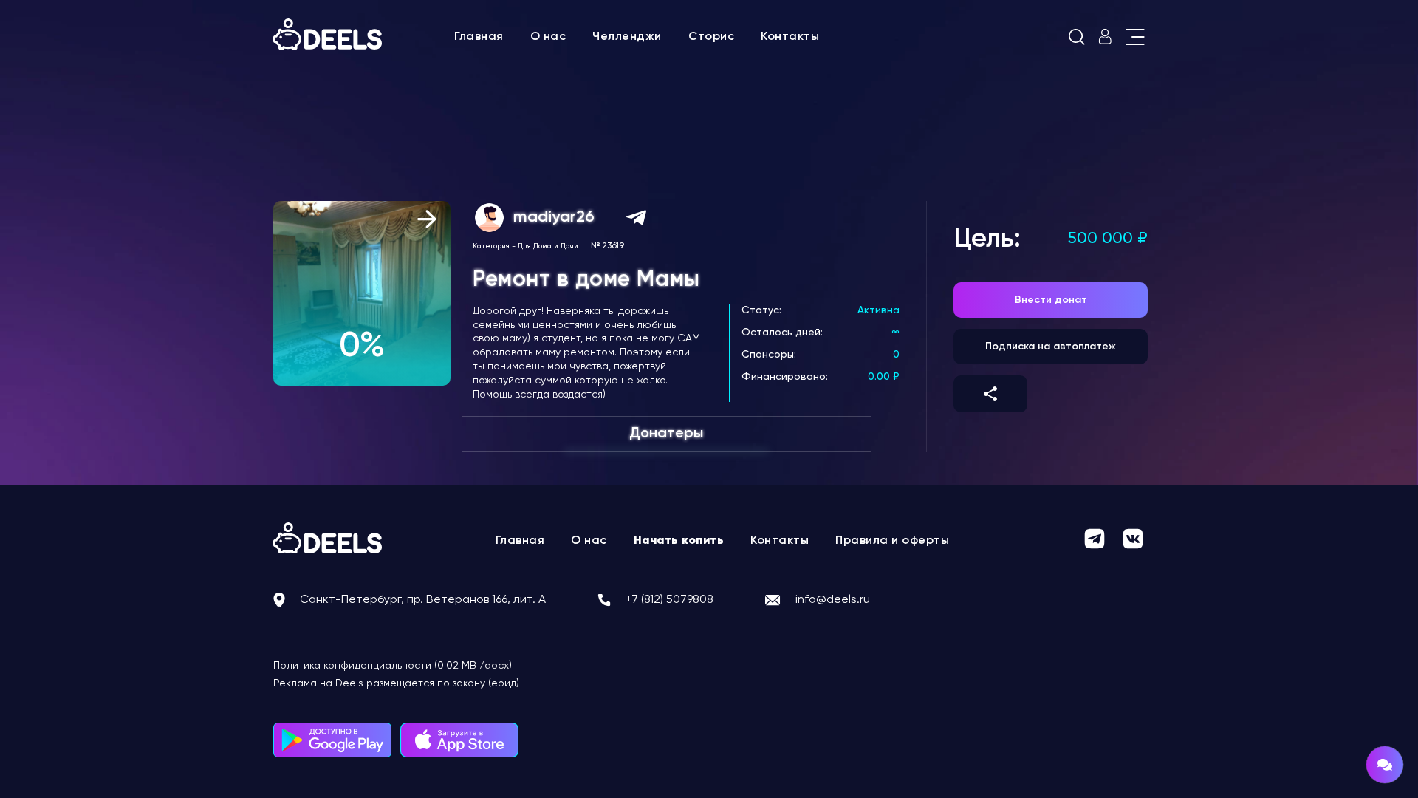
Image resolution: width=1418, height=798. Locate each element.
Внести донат (1051, 300)
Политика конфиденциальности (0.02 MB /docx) (392, 666)
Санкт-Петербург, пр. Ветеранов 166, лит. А (423, 600)
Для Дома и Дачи (548, 246)
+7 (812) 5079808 (669, 600)
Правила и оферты (892, 541)
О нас (548, 37)
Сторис (711, 37)
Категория (491, 246)
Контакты (790, 37)
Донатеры (666, 433)
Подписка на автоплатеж (1050, 346)
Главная (479, 37)
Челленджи (627, 37)
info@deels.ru (832, 600)
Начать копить (679, 541)
